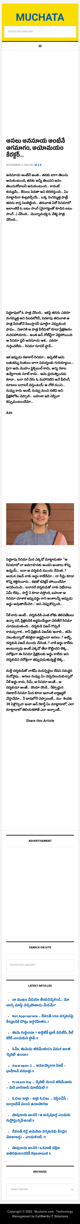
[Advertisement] (40, 92)
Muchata (40, 17)
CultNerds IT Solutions (51, 1216)
